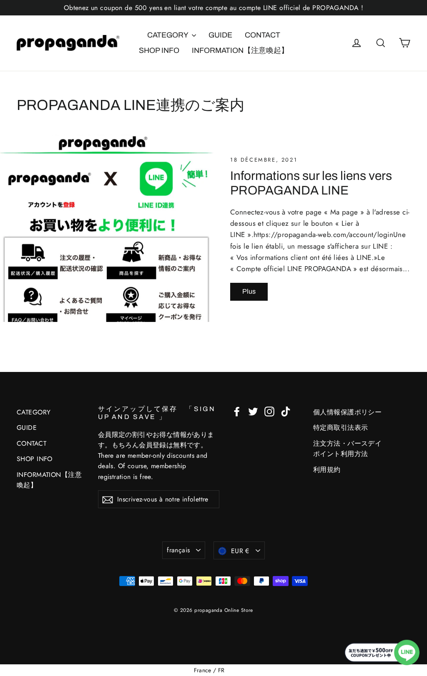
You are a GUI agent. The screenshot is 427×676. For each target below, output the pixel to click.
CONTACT (262, 35)
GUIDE (220, 35)
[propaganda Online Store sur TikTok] (286, 411)
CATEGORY (168, 35)
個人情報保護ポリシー (347, 412)
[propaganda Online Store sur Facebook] (237, 411)
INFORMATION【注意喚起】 (240, 50)
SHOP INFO (159, 50)
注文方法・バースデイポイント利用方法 (347, 449)
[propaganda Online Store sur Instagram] (269, 411)
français (178, 550)
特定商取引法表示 (340, 427)
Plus (249, 291)
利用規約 (327, 469)
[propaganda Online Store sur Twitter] (253, 411)
